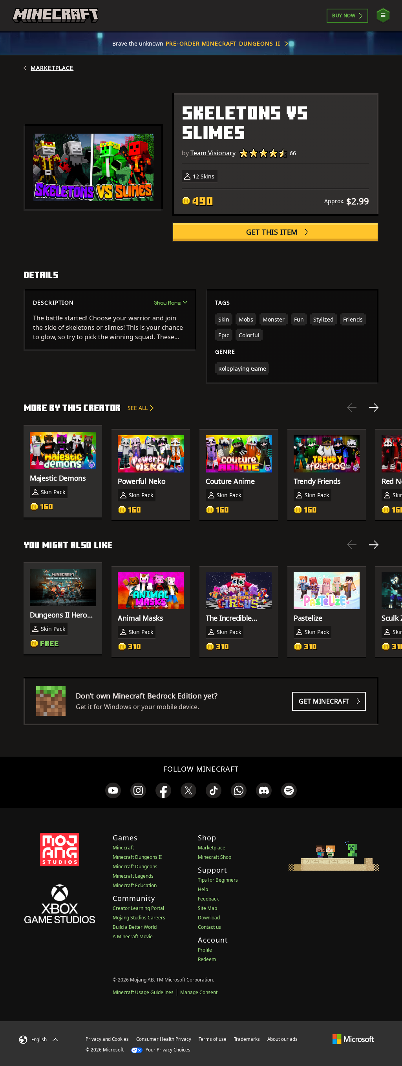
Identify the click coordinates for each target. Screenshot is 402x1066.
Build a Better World (135, 927)
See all (138, 408)
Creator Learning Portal (138, 908)
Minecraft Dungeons (135, 866)
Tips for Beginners (218, 880)
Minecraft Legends (133, 876)
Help (203, 889)
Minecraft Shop (214, 857)
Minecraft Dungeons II (137, 857)
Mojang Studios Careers (139, 917)
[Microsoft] (353, 1039)
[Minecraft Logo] (55, 15)
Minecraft (123, 847)
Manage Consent (198, 992)
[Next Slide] (373, 407)
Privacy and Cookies (107, 1039)
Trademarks (247, 1039)
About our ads (282, 1039)
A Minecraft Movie (133, 936)
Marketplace (52, 68)
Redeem (207, 959)
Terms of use (213, 1039)
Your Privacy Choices (167, 1050)
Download (209, 917)
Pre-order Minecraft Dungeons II (223, 43)
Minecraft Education (135, 885)
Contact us (209, 927)
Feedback (208, 898)
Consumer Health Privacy (163, 1039)
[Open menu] (383, 15)
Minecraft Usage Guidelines (143, 992)
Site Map (207, 908)
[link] (113, 790)
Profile (205, 950)
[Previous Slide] (351, 407)
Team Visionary (213, 153)
